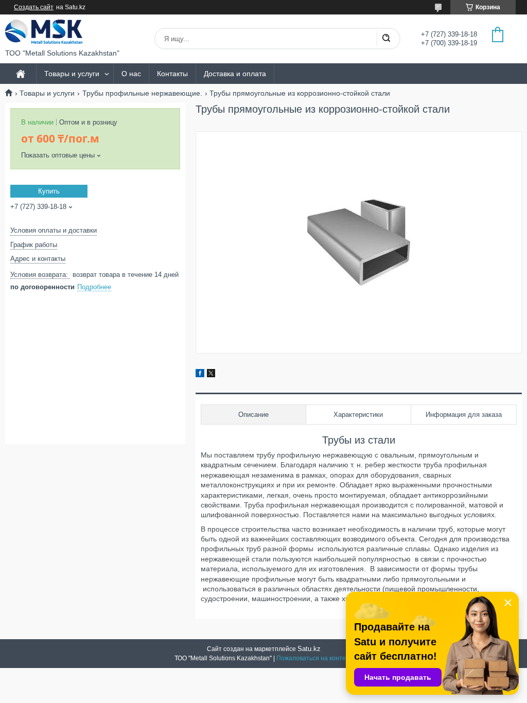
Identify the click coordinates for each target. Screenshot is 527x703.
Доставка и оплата (235, 73)
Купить (49, 191)
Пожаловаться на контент (314, 658)
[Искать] (386, 38)
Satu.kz (309, 649)
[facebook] (200, 375)
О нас (131, 73)
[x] (211, 375)
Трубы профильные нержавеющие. (142, 93)
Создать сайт (34, 7)
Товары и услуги (71, 73)
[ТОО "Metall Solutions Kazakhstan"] (43, 32)
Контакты (172, 73)
